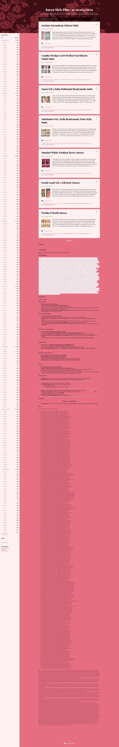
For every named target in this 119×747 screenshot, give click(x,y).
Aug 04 (5, 86)
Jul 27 (4, 105)
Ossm (84, 269)
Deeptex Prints (70, 287)
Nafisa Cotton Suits (69, 270)
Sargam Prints (46, 263)
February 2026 (5, 409)
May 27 (5, 230)
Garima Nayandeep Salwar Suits (60, 25)
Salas (63, 263)
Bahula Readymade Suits (62, 290)
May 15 (5, 255)
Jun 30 (5, 158)
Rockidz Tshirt (70, 264)
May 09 (5, 267)
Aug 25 (5, 42)
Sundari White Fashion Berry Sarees (62, 152)
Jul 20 (4, 117)
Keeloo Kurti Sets (52, 279)
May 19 (5, 247)
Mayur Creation (61, 273)
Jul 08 (4, 139)
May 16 (5, 252)
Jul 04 (4, 146)
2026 (2, 38)
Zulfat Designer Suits (43, 257)
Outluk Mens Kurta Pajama (76, 269)
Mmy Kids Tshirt (61, 272)
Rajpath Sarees (49, 267)
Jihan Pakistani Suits (85, 281)
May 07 (5, 271)
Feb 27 (5, 414)
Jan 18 (5, 501)
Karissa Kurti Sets (51, 280)
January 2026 (5, 469)
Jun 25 (5, 168)
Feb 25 (5, 419)
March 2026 (5, 346)
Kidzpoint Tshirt (64, 277)
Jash (95, 281)
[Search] (99, 4)
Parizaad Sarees (42, 269)
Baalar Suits (71, 290)
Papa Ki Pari (50, 269)
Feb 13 (5, 443)
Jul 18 (4, 120)
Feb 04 (5, 462)
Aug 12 (5, 69)
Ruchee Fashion (55, 264)
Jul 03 (4, 148)
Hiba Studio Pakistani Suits (63, 282)
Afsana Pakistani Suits (62, 293)
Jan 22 (5, 491)
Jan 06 (5, 522)
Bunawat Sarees (95, 288)
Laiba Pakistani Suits (57, 276)
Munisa (88, 270)
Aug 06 (5, 81)
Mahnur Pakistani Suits (74, 274)
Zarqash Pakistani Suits (81, 257)
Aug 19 (5, 54)
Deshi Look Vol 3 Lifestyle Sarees (60, 182)
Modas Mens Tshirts (52, 272)
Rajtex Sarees (42, 267)
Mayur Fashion (46, 273)
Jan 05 (5, 525)
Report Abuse (4, 542)
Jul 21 (4, 115)
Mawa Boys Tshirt (86, 273)
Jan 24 (5, 486)
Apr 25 (4, 298)
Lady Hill (70, 276)
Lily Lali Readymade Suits (82, 275)
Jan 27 (5, 481)
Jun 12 (5, 194)
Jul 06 (4, 144)
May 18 (5, 250)
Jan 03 (5, 527)
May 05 (5, 276)
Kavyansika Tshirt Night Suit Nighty (64, 279)
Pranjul (72, 268)
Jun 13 (5, 192)
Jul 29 (4, 100)
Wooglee (80, 259)
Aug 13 (5, 66)
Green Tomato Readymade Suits (46, 284)
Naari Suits (77, 270)
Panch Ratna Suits (65, 269)
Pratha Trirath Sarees (54, 212)
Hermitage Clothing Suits (75, 282)
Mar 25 (5, 361)
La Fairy (89, 276)
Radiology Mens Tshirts (59, 267)
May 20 (5, 245)
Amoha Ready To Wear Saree (59, 291)
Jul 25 (4, 107)
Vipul (40, 260)
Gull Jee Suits (77, 283)
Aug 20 (5, 52)
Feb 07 (5, 455)
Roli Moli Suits (63, 264)
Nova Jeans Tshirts (43, 270)
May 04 (5, 279)
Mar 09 (5, 394)
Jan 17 (5, 503)
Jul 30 (4, 98)
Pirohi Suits (86, 268)
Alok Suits (69, 291)
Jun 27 (5, 163)
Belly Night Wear (76, 289)
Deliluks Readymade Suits (60, 287)
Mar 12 (5, 387)
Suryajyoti (52, 261)
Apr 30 (4, 288)
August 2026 (5, 40)
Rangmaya (64, 266)
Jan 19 (5, 498)
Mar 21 (5, 368)
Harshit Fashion (45, 283)
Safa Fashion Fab (76, 263)
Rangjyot (70, 266)
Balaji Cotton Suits (43, 290)
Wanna (92, 259)
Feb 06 (5, 457)
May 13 (5, 259)
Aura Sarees (78, 290)
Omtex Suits (89, 269)
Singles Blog (4, 551)
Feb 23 (5, 423)
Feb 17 (5, 435)
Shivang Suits (69, 262)
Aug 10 (5, 74)
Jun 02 (5, 216)
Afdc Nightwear (71, 293)
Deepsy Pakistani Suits (79, 287)
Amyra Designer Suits (47, 291)
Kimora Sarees (51, 277)
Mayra (67, 273)
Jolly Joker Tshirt (76, 281)
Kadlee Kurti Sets (55, 281)
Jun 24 (5, 170)
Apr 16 (4, 317)
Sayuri (40, 263)
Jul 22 (4, 112)
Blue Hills (48, 289)
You (66, 259)
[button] (96, 25)
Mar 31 (5, 349)
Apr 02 (4, 341)
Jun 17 (5, 185)
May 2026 (4, 221)
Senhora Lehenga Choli (89, 262)
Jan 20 (5, 496)
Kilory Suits (58, 277)
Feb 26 (5, 416)
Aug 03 (5, 88)
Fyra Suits (45, 286)
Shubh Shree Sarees (43, 262)
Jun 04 (5, 211)
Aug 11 (5, 71)
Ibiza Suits (54, 282)
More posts (69, 240)
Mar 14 (5, 382)
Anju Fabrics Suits (80, 293)
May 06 (5, 274)
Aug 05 (5, 83)
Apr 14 (4, 322)
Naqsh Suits (62, 270)
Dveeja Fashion (45, 287)
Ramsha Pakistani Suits (93, 266)
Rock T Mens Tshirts (79, 264)
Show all (95, 19)
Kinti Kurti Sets (95, 276)
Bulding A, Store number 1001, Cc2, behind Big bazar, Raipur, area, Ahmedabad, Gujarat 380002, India (68, 46)
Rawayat (48, 266)
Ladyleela (65, 276)
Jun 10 (5, 199)
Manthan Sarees (42, 274)
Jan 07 (5, 520)
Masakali (97, 273)
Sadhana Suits (83, 263)
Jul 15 (4, 127)
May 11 (5, 264)
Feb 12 (5, 445)
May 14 (5, 257)
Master (92, 273)
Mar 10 (5, 392)
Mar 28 (5, 353)
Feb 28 (5, 411)
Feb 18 (5, 433)
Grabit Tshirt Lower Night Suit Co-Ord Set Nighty (65, 284)
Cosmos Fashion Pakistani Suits (55, 288)
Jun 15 (5, 189)
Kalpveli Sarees (74, 280)
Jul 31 (4, 95)
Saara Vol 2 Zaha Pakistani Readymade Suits (67, 89)
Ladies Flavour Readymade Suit (79, 276)
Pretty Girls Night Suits (65, 268)
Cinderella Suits (76, 288)
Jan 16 (5, 505)
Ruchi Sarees (48, 264)
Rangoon (60, 266)
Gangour (79, 284)
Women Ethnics (86, 259)
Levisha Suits (91, 275)
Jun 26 (5, 165)
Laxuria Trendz (48, 276)
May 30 (5, 223)
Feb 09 (5, 452)
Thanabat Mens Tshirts (84, 260)
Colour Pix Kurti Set (67, 288)
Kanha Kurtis (67, 280)
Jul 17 (4, 122)
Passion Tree (93, 268)
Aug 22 (5, 47)
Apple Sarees (85, 290)
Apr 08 (4, 329)
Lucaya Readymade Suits (69, 275)
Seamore (97, 262)
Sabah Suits (90, 263)
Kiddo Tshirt (71, 277)
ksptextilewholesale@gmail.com (87, 391)
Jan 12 (5, 510)
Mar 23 (5, 366)
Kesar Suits (44, 279)
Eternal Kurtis (70, 286)
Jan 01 (5, 532)
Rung (43, 264)
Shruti (50, 262)
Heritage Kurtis (85, 282)
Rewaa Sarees (94, 264)
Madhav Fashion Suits (48, 275)
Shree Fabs (62, 262)
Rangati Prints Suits (77, 266)
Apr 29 (4, 291)
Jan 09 (5, 515)
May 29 (5, 226)
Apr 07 (4, 332)
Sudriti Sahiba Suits (66, 261)
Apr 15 (4, 320)
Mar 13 (5, 385)
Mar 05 (5, 402)
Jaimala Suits (42, 282)
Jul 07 (4, 141)
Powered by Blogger (70, 743)
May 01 (5, 284)
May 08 (5, 269)
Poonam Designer (79, 268)
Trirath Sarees (70, 260)
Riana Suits (87, 264)
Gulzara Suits (70, 283)
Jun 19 (5, 180)
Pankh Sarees (57, 269)
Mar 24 (5, 363)
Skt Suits (84, 261)
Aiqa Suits (54, 293)
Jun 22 (5, 175)
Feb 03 (5, 464)
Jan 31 (5, 472)
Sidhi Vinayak (90, 261)
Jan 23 (5, 489)
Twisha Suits (63, 260)
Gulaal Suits (95, 283)
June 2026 (4, 156)
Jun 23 (5, 173)
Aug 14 (5, 64)
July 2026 (4, 93)
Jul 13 (4, 132)
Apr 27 (4, 296)
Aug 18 (5, 57)
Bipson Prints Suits (67, 289)
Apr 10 (4, 325)
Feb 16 (5, 438)
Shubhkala (96, 261)
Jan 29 (5, 476)
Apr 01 (4, 344)
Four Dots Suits (52, 286)
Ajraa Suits (48, 293)
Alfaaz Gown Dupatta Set (87, 291)
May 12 (5, 262)
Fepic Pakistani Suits (61, 286)
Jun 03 (5, 214)
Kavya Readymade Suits (78, 279)
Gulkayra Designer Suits (86, 283)
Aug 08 (5, 76)
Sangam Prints (53, 263)
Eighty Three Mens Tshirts (86, 286)
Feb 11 (5, 448)
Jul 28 (4, 103)
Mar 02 (5, 407)
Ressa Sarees (42, 266)
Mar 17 (5, 378)
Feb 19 (5, 431)
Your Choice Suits (60, 259)
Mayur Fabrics (54, 273)
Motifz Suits (44, 272)
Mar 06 (5, 399)
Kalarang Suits (82, 280)
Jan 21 (5, 493)
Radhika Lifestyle (69, 267)
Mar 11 (5, 390)
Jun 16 (5, 187)
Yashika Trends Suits (72, 259)
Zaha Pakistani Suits (50, 259)
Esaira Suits (76, 286)
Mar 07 (5, 397)
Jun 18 (5, 182)
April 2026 (4, 286)
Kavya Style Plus (5, 548)
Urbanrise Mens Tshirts (54, 260)
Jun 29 (5, 161)
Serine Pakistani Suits (78, 262)
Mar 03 (5, 404)
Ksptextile (3, 549)
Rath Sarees (54, 266)
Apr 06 (4, 334)
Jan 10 (5, 513)
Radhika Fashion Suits (79, 267)
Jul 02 (4, 151)
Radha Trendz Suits (89, 267)
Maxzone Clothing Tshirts (75, 273)
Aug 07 (5, 79)
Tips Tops (76, 260)
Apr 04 (4, 337)
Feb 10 (5, 450)
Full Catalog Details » (48, 47)
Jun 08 (5, 204)
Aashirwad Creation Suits (90, 293)
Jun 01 (5, 218)
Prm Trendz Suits (55, 268)
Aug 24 (5, 45)
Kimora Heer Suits (43, 277)
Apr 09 (4, 327)
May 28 (5, 228)
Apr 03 (4, 339)
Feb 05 (5, 460)
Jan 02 (5, 530)
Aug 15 (5, 62)
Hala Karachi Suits (54, 283)
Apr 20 (4, 310)
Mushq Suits (83, 270)
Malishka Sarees (64, 274)
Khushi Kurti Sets (79, 277)
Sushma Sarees (45, 261)
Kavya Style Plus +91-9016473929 (69, 10)
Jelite (92, 281)
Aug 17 (5, 59)
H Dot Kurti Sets (62, 283)
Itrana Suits (48, 282)
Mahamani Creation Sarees (86, 274)
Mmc (67, 272)
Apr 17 (4, 315)
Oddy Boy (95, 269)
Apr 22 (4, 305)
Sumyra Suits (58, 261)
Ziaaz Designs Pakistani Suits (68, 257)
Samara (59, 263)
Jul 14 (4, 129)
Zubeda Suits (52, 257)
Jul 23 (4, 110)
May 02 (5, 281)
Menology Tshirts (75, 272)
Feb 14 (5, 440)
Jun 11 (5, 197)
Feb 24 (5, 421)
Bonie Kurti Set (42, 289)
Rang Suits (85, 266)
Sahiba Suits (68, 263)
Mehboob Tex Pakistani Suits (86, 272)
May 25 (5, 235)
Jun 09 (5, 202)
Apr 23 (4, 303)
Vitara (96, 259)
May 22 (5, 240)
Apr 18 (4, 312)
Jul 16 (4, 124)
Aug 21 (5, 50)
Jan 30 (5, 474)
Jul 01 (4, 153)
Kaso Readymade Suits (90, 279)
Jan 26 (5, 484)
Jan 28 (5, 479)
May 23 (5, 238)
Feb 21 (5, 426)
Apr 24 (4, 300)
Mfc (70, 272)
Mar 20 (5, 370)
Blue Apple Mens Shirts (56, 289)
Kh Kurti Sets (87, 277)
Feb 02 (5, 467)
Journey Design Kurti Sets (66, 281)
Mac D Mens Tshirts (58, 275)
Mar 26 (5, 358)
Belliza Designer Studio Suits (86, 289)
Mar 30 (5, 351)
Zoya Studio (58, 257)
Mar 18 (5, 375)
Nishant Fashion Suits (53, 270)
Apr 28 (4, 293)
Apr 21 (4, 308)
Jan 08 (5, 517)
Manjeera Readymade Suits (53, 274)
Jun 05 (5, 209)
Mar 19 (5, 373)
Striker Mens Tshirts (76, 261)
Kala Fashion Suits (90, 280)
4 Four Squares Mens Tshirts (53, 294)
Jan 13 (5, 508)
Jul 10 (4, 136)
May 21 (5, 243)
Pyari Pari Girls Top (46, 268)
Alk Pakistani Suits (76, 291)
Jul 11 (4, 134)
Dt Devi (51, 287)
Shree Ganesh (56, 262)
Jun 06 (5, 206)
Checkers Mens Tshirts (86, 288)
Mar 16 (5, 380)
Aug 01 (5, 91)
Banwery (96, 289)
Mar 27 (5, 356)
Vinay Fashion (45, 260)
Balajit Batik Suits (52, 290)
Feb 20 (5, 428)
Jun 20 (5, 177)
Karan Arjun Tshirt (60, 280)
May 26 (5, 233)
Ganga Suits (84, 284)
